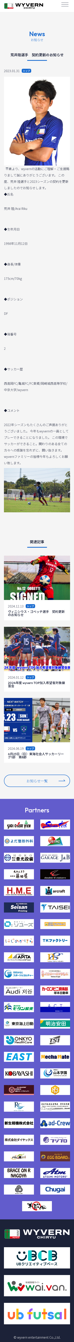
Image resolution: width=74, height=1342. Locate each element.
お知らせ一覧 (37, 780)
